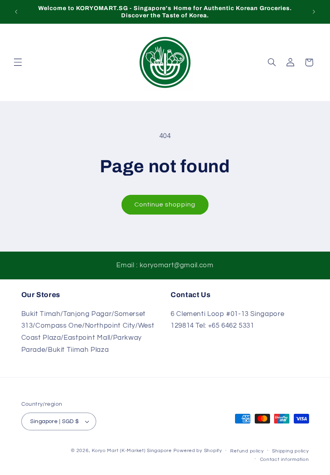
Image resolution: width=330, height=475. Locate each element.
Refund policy (247, 451)
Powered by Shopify (197, 450)
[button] (17, 62)
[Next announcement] (314, 12)
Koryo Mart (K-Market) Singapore (132, 450)
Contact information (284, 459)
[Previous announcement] (16, 12)
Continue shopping (165, 204)
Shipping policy (290, 451)
